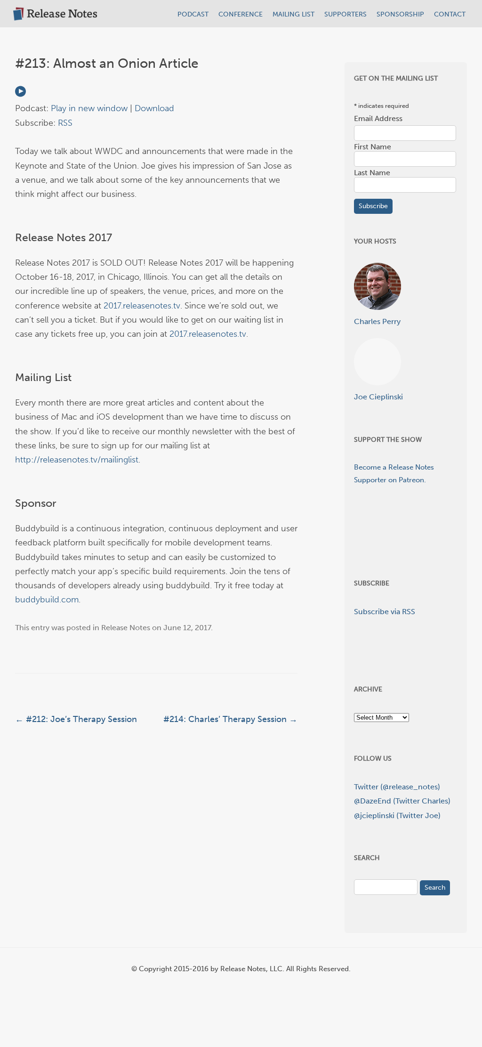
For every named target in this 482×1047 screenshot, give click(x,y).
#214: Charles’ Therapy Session (230, 719)
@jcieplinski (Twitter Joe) (397, 815)
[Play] (20, 94)
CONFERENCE (240, 14)
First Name (372, 146)
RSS (65, 123)
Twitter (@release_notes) (397, 786)
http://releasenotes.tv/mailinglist (76, 460)
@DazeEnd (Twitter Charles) (402, 800)
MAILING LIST (293, 14)
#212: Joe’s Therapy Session (76, 719)
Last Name (372, 172)
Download (154, 108)
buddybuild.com (47, 599)
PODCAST (193, 14)
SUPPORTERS (345, 14)
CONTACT (450, 14)
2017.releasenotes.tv (142, 305)
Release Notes (125, 627)
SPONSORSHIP (400, 14)
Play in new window (89, 108)
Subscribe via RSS (384, 611)
